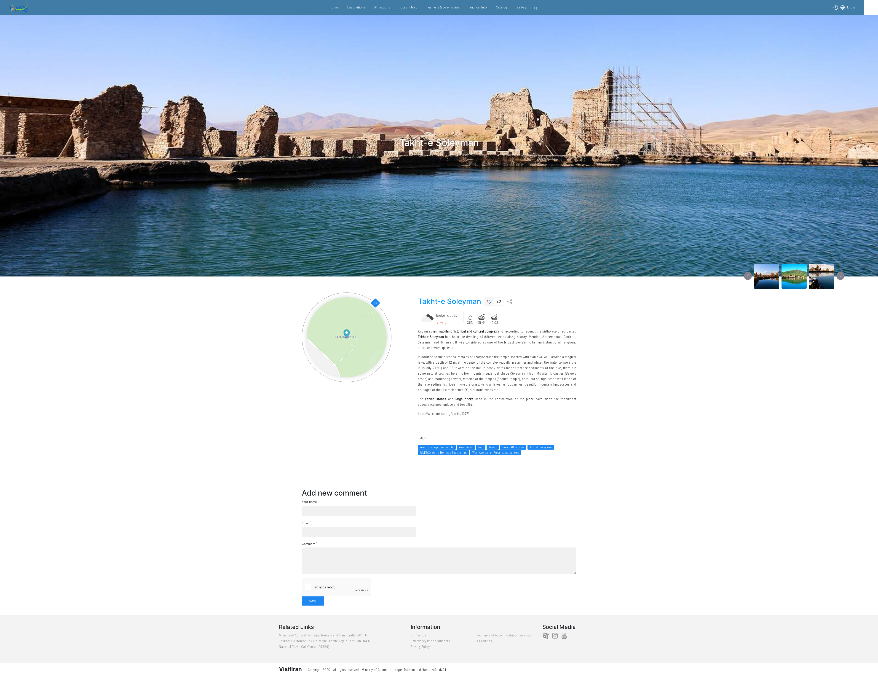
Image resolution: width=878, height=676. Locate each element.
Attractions (382, 7)
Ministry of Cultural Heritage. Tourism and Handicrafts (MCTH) (323, 635)
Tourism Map (408, 7)
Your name (309, 502)
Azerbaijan (466, 447)
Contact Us (418, 635)
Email (306, 523)
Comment (309, 544)
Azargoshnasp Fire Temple (436, 447)
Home (333, 7)
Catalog (501, 7)
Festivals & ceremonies (442, 7)
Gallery (521, 7)
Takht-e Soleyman (541, 447)
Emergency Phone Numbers (430, 641)
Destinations (356, 7)
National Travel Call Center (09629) (304, 646)
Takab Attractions (513, 447)
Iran (480, 447)
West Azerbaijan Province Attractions (495, 453)
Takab (439, 151)
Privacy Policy (420, 646)
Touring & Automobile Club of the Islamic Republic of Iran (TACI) (324, 641)
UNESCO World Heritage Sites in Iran (443, 453)
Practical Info (477, 7)
